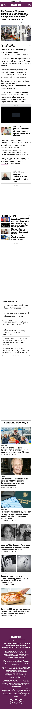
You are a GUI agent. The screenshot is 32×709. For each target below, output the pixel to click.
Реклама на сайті (7, 643)
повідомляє (13, 63)
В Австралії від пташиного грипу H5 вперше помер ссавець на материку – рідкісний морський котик (15, 315)
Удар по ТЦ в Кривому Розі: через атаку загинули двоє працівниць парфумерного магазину (15, 547)
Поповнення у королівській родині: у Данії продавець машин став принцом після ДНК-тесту (15, 307)
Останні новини (9, 302)
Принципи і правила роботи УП (11, 647)
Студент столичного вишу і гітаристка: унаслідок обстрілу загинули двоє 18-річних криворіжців (13, 331)
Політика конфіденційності (21, 643)
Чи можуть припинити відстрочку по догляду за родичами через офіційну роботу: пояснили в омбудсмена (14, 341)
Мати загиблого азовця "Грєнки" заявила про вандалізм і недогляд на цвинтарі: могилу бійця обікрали (21, 131)
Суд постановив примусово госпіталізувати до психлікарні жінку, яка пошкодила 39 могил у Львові (21, 177)
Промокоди (26, 647)
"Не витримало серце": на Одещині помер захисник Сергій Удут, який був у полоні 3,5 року (15, 450)
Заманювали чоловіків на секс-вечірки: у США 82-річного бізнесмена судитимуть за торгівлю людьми (14, 482)
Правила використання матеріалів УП (16, 645)
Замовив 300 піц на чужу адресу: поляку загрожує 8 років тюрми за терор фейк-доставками (15, 323)
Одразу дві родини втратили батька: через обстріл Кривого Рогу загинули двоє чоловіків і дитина (15, 350)
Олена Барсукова (6, 22)
